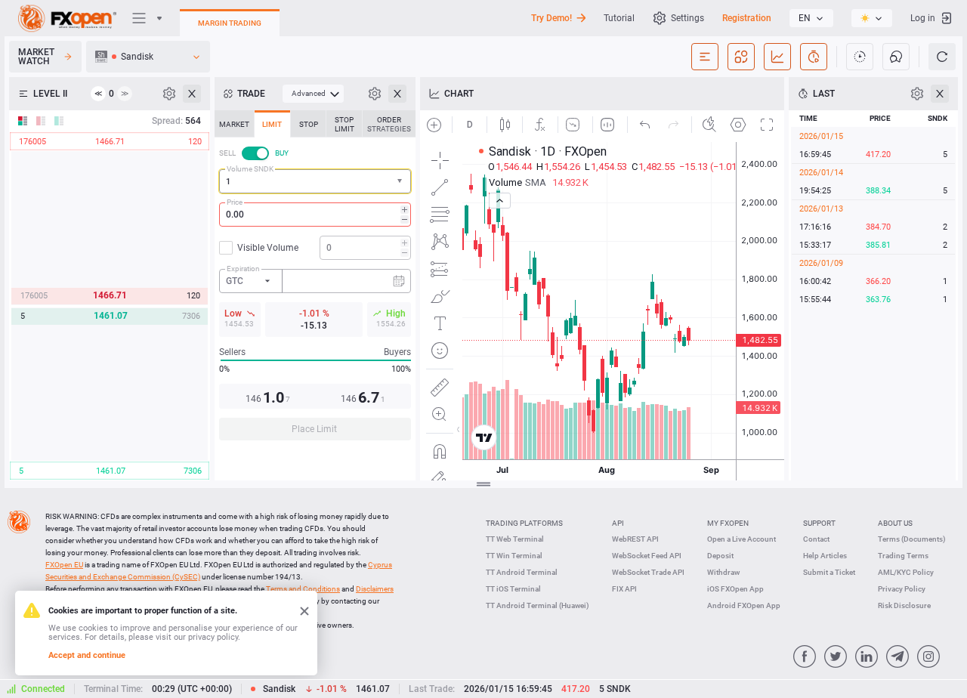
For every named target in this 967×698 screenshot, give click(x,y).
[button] (401, 181)
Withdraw (723, 572)
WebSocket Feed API (646, 555)
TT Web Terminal (515, 539)
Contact (816, 539)
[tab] (234, 123)
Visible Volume (267, 247)
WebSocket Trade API (648, 572)
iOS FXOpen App (735, 589)
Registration (746, 18)
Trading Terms (903, 555)
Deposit (720, 555)
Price (235, 202)
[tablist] (315, 279)
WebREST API (635, 539)
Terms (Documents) (912, 539)
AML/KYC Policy (906, 572)
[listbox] (811, 18)
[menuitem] (313, 94)
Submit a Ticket (829, 572)
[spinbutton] (315, 214)
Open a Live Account (741, 539)
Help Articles (825, 555)
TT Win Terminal (514, 555)
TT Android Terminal (522, 572)
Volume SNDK (250, 169)
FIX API (624, 589)
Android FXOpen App (743, 605)
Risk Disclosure (904, 605)
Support (819, 523)
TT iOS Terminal (513, 589)
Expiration (243, 268)
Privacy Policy (901, 589)
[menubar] (313, 94)
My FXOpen (728, 523)
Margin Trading (229, 23)
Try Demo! (551, 18)
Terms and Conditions (303, 589)
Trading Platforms (524, 523)
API (618, 523)
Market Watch (36, 56)
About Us (895, 523)
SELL (227, 153)
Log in (922, 18)
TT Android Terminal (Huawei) (537, 605)
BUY (282, 153)
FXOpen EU (64, 565)
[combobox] (315, 181)
